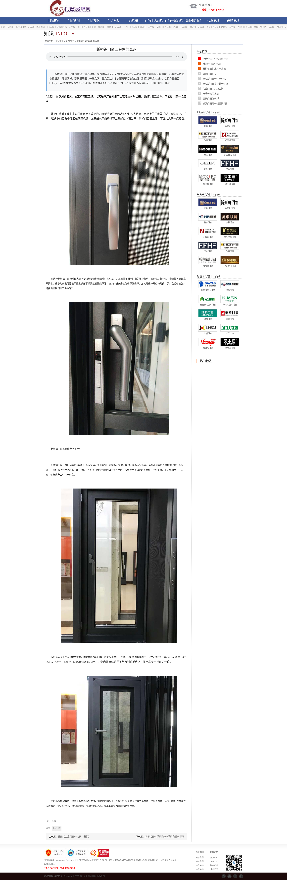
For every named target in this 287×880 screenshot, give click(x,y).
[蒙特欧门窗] (207, 177)
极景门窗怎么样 (211, 98)
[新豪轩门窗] (230, 120)
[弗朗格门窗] (207, 342)
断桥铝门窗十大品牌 (25, 27)
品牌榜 (133, 20)
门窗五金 (154, 96)
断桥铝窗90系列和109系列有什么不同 (164, 836)
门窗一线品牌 (174, 20)
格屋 (177, 657)
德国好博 (137, 657)
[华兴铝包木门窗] (230, 298)
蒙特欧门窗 (208, 184)
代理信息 (213, 20)
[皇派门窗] (207, 120)
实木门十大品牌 (164, 27)
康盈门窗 (70, 662)
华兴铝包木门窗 (230, 305)
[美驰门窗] (230, 313)
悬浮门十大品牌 (180, 27)
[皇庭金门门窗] (230, 260)
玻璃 (102, 279)
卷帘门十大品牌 (245, 27)
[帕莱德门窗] (207, 260)
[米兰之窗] (230, 327)
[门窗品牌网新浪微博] (241, 876)
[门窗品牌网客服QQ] (229, 876)
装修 (53, 113)
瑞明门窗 (208, 319)
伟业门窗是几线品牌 (213, 88)
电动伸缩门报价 (211, 93)
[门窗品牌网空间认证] (224, 876)
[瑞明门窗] (207, 313)
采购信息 (233, 20)
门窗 (80, 113)
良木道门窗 (230, 184)
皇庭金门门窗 (230, 266)
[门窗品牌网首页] (68, 8)
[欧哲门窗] (207, 163)
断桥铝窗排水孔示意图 (214, 68)
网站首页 (54, 20)
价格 (173, 113)
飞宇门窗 (208, 140)
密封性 (154, 279)
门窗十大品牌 (154, 20)
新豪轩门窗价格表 (212, 63)
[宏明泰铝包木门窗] (207, 298)
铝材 (95, 279)
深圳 (99, 465)
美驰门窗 (230, 319)
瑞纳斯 (112, 465)
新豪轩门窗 (230, 126)
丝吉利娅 (168, 657)
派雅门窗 (230, 222)
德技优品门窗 (230, 237)
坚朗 (120, 465)
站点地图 (200, 865)
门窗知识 (94, 20)
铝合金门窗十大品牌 (66, 27)
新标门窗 (208, 155)
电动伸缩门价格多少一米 (215, 58)
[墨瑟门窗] (207, 216)
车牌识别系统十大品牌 (264, 27)
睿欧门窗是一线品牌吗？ (215, 103)
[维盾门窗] (207, 327)
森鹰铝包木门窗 (208, 290)
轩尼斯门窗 (230, 140)
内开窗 (107, 661)
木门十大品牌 (84, 27)
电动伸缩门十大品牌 (45, 27)
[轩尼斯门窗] (230, 134)
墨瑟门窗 (208, 222)
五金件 (121, 279)
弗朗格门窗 (208, 348)
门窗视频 (114, 20)
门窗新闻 (74, 20)
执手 (157, 657)
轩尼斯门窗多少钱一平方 (215, 83)
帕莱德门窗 (208, 266)
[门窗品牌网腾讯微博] (235, 876)
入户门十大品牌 (130, 27)
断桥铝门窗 (193, 20)
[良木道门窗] (230, 177)
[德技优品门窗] (230, 231)
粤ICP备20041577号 (53, 876)
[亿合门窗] (230, 163)
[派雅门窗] (230, 216)
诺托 (184, 657)
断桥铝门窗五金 (58, 288)
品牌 (153, 801)
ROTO (49, 662)
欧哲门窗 (208, 169)
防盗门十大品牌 (114, 27)
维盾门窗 (208, 333)
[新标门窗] (207, 149)
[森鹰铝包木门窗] (207, 284)
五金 (139, 465)
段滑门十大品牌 (147, 27)
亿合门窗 (230, 169)
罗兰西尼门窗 (230, 155)
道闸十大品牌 (212, 27)
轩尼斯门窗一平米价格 (214, 78)
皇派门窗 (208, 126)
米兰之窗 (230, 333)
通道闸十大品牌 (228, 27)
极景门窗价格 (210, 73)
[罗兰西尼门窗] (230, 149)
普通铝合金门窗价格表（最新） (74, 836)
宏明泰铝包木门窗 (208, 305)
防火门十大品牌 (197, 27)
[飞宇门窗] (207, 134)
